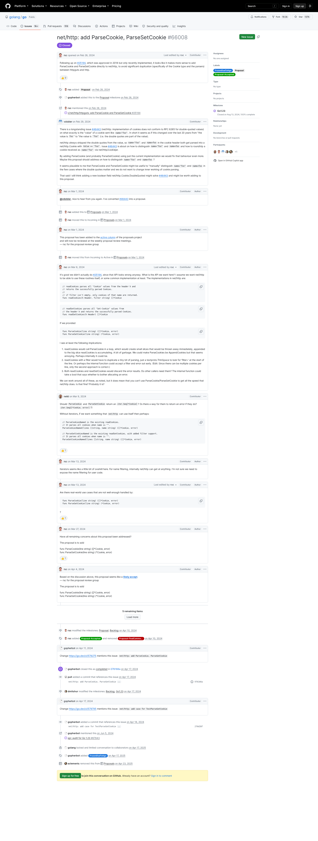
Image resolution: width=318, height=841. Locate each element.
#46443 (96, 129)
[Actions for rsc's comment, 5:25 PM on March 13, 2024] (205, 461)
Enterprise (99, 6)
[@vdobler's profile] (60, 122)
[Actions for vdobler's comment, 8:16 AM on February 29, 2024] (205, 121)
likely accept (130, 576)
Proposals (95, 212)
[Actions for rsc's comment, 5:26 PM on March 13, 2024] (205, 484)
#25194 (81, 62)
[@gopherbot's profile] (60, 648)
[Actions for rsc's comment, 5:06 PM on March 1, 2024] (205, 191)
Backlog (114, 630)
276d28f (199, 726)
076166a (115, 669)
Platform (20, 6)
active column (107, 237)
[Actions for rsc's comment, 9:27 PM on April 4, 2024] (205, 569)
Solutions (38, 6)
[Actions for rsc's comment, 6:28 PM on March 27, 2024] (205, 529)
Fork (282, 17)
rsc (65, 55)
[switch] (64, 77)
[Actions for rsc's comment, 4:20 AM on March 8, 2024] (205, 267)
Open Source (78, 6)
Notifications (260, 17)
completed (101, 669)
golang (14, 17)
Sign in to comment (161, 775)
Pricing (116, 6)
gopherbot (69, 648)
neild (66, 396)
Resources (57, 6)
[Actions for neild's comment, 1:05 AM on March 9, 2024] (205, 396)
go (24, 17)
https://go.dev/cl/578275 (82, 655)
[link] (67, 89)
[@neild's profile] (60, 396)
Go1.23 (119, 691)
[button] (201, 287)
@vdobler (65, 198)
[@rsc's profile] (60, 54)
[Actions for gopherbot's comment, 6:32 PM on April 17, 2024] (205, 701)
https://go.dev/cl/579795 (82, 708)
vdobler (68, 121)
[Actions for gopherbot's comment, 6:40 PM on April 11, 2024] (205, 648)
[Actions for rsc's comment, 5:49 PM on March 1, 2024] (205, 229)
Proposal (104, 97)
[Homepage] (8, 6)
